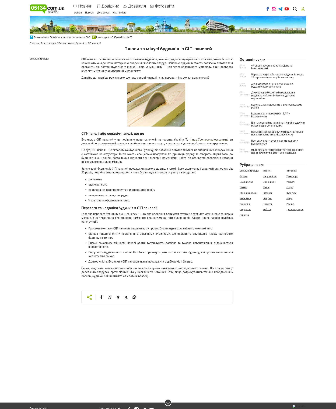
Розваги (290, 182)
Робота (267, 209)
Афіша (78, 12)
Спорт (289, 187)
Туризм (243, 176)
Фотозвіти (164, 6)
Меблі (266, 187)
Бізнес (243, 187)
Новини (85, 6)
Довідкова (103, 12)
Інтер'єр (267, 198)
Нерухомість (269, 176)
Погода (89, 12)
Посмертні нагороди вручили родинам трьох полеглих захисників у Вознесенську (277, 133)
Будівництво (246, 182)
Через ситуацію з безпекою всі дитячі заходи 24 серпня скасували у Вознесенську (277, 76)
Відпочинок (269, 182)
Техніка (267, 170)
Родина (290, 204)
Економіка (245, 198)
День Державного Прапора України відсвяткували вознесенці (272, 85)
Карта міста (120, 12)
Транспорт (292, 176)
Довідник (110, 6)
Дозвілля (137, 6)
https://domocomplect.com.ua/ (209, 139)
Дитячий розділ (294, 209)
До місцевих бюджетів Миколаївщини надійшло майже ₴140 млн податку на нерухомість (273, 95)
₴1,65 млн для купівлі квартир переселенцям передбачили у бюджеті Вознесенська (277, 151)
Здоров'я (291, 170)
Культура (291, 193)
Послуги (267, 204)
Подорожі (245, 209)
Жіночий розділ (248, 193)
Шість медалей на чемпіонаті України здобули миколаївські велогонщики (278, 124)
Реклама (244, 215)
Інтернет (267, 193)
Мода (289, 198)
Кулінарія (245, 204)
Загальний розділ (249, 170)
